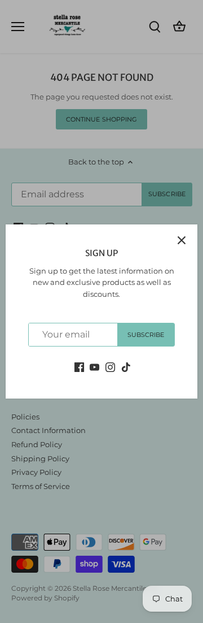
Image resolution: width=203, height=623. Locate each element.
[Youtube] (94, 366)
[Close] (181, 240)
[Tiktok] (126, 366)
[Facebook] (79, 366)
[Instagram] (110, 366)
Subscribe (146, 335)
